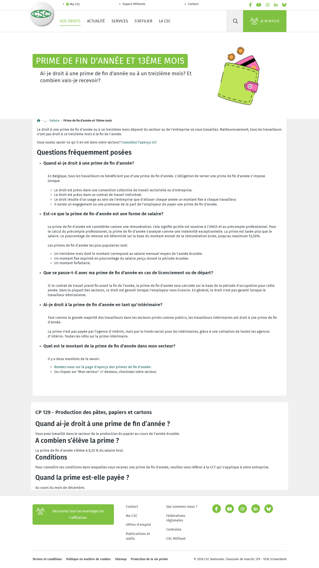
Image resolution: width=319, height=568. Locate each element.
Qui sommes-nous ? (181, 507)
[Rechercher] (235, 21)
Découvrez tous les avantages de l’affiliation (78, 514)
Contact (193, 4)
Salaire (55, 120)
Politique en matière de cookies (88, 559)
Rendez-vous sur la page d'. (102, 367)
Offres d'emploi (138, 525)
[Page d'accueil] (38, 120)
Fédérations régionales (175, 518)
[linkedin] (276, 5)
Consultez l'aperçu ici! (139, 142)
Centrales (173, 529)
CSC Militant (176, 538)
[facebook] (250, 5)
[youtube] (258, 5)
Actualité (96, 21)
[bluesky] (284, 5)
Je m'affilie (270, 21)
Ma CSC (75, 4)
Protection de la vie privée (149, 559)
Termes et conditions (47, 559)
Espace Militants (134, 4)
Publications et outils (138, 536)
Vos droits (70, 21)
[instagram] (267, 5)
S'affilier (143, 21)
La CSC (165, 21)
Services (120, 21)
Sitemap (121, 559)
